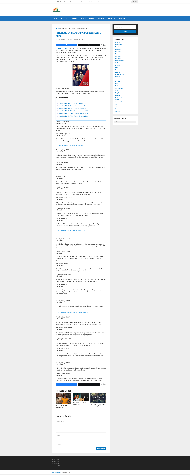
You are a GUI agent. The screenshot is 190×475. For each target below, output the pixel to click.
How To (117, 76)
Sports (117, 104)
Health (71, 1)
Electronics (118, 58)
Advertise (56, 463)
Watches (117, 111)
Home (53, 1)
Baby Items (118, 44)
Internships (118, 81)
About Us (83, 1)
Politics (117, 95)
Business (118, 51)
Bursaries (118, 49)
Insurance (118, 79)
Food (116, 67)
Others (117, 90)
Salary (117, 99)
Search (125, 31)
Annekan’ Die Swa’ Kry (63, 48)
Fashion (117, 63)
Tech (116, 106)
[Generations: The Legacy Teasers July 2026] (98, 398)
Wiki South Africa (56, 472)
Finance (66, 1)
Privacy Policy (98, 1)
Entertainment (68, 39)
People (77, 1)
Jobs (116, 83)
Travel (117, 109)
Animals (117, 42)
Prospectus (118, 97)
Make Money (119, 88)
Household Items (120, 74)
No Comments (80, 39)
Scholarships (119, 102)
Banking (117, 47)
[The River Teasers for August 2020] (81, 397)
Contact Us (90, 1)
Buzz (116, 54)
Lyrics (117, 86)
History (117, 72)
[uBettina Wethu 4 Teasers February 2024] (63, 398)
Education (59, 1)
